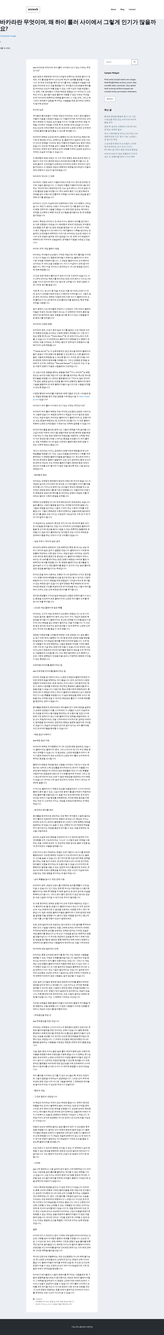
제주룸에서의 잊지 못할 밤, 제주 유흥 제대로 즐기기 (55, 1301)
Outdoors (39, 1299)
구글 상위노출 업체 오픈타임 (82, 1326)
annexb (33, 9)
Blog (122, 9)
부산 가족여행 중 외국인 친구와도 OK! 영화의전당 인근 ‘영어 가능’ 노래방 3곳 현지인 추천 (121, 136)
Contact (132, 9)
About (113, 9)
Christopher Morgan (8, 36)
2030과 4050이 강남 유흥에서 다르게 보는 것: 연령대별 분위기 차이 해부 (120, 155)
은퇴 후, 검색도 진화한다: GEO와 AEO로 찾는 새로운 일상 (120, 128)
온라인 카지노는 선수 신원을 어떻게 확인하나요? (54, 1304)
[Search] (134, 62)
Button (110, 99)
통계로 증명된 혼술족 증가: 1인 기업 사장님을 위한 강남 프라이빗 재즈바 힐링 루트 (120, 119)
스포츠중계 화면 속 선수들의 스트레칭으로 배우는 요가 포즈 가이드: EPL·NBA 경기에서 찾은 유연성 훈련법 (121, 146)
